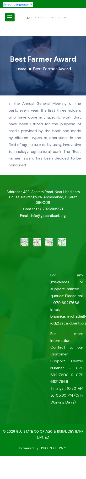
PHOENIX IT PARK (54, 448)
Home (21, 69)
